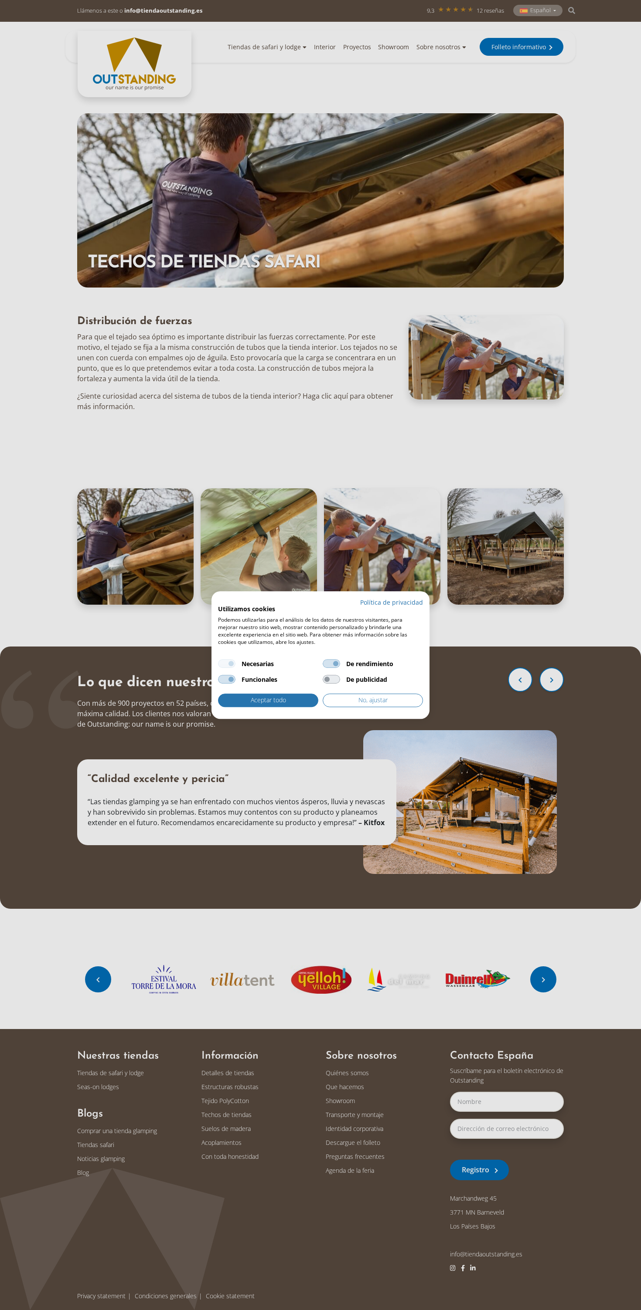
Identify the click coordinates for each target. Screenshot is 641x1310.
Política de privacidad (391, 602)
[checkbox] (226, 664)
